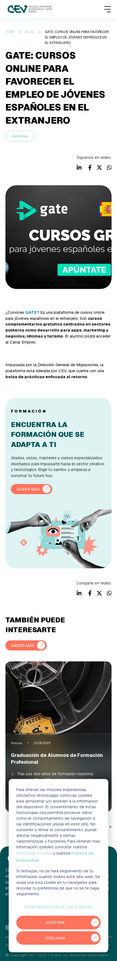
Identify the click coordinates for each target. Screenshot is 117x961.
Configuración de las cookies (59, 906)
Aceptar (55, 922)
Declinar (55, 938)
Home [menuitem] (10, 32)
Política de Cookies (34, 853)
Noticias (20, 136)
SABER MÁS (28, 489)
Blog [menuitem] (30, 32)
